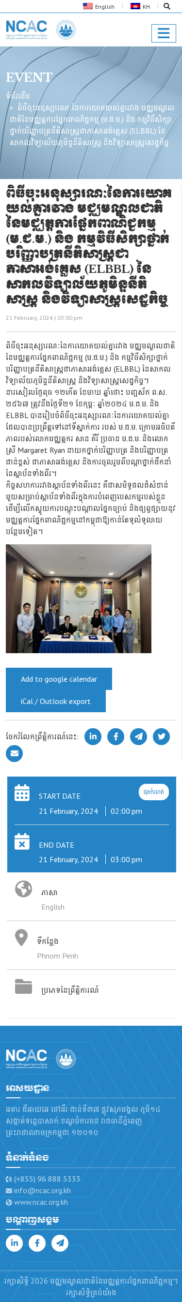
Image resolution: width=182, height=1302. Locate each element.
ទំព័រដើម (18, 96)
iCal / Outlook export (56, 701)
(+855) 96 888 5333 (47, 1178)
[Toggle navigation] (163, 33)
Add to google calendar (59, 679)
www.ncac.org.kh (41, 1202)
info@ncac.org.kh (42, 1190)
